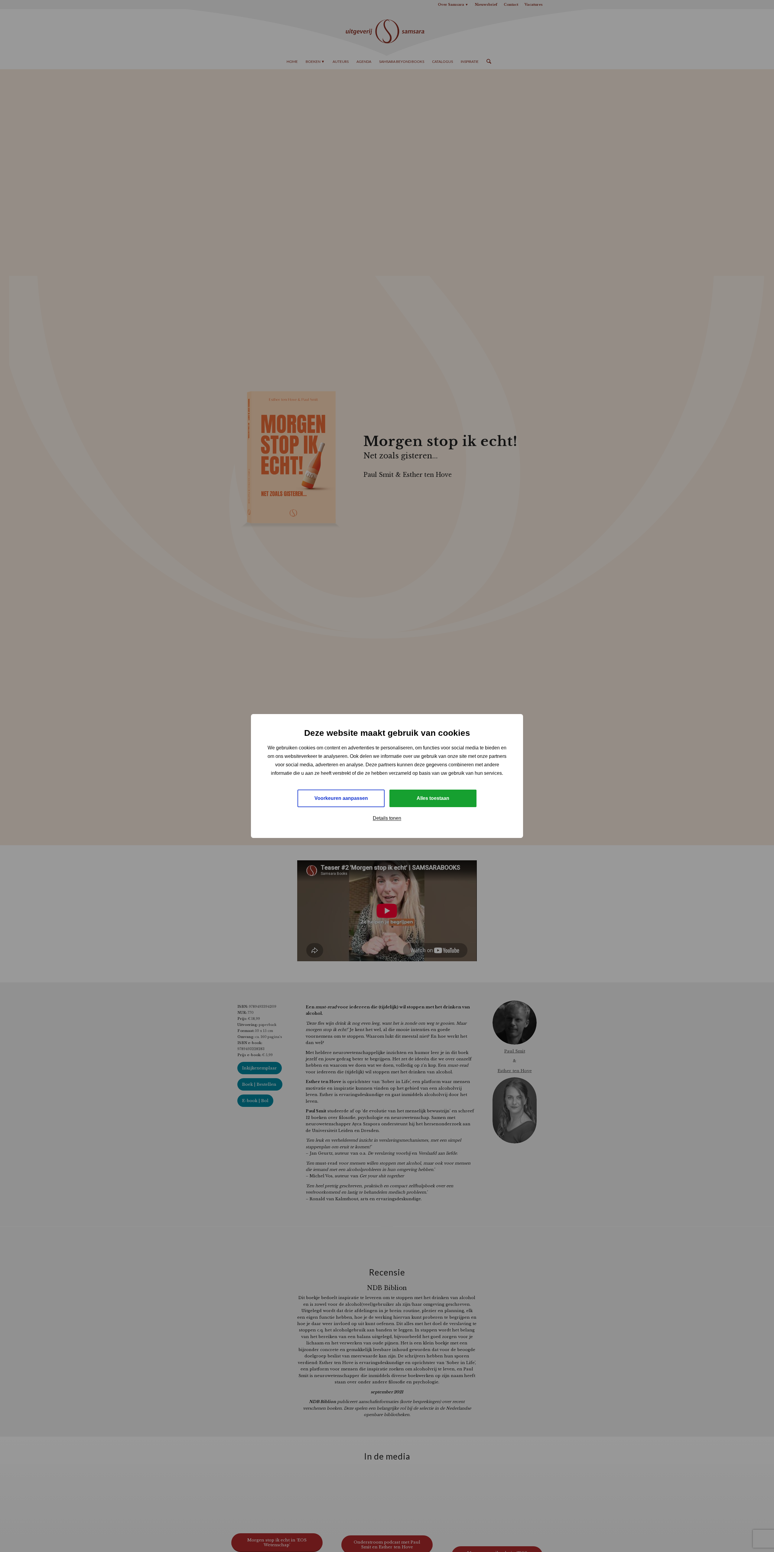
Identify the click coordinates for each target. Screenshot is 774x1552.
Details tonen (387, 818)
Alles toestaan (433, 798)
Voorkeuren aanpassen (341, 798)
